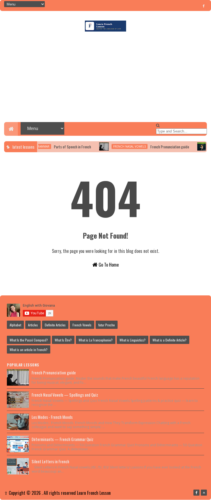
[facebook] (204, 6)
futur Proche (106, 325)
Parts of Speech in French (67, 146)
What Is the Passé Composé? (29, 340)
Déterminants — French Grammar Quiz (62, 439)
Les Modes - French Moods (52, 417)
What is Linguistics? (133, 340)
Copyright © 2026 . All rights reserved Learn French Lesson (60, 493)
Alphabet (15, 325)
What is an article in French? (29, 349)
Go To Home (108, 264)
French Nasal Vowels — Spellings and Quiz (65, 395)
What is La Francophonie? (96, 340)
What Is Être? (63, 340)
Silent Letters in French (50, 461)
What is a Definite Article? (169, 340)
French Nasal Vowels (125, 146)
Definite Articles (55, 325)
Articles (33, 325)
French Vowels (82, 325)
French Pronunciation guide (165, 146)
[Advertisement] (106, 78)
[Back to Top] (204, 493)
